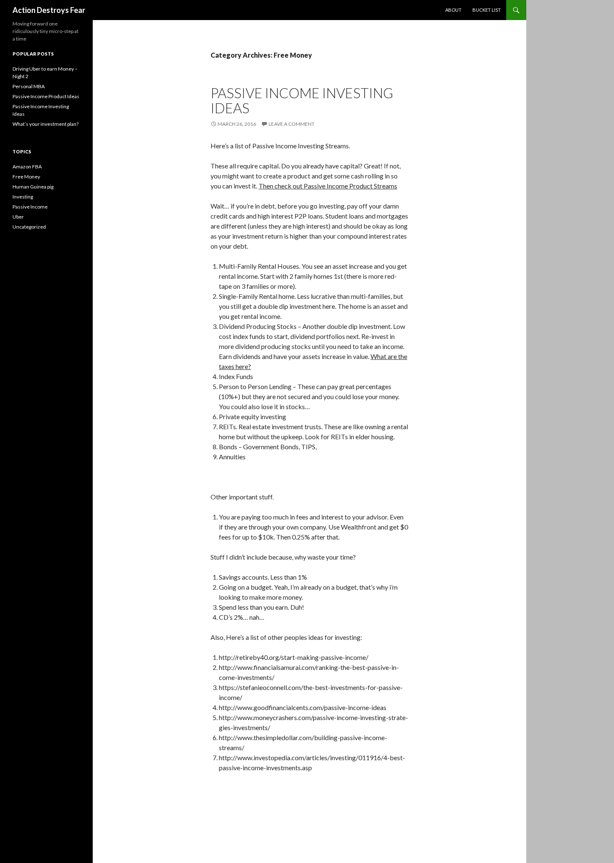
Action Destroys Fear (49, 10)
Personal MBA (29, 86)
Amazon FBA (27, 166)
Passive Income (30, 207)
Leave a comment (292, 124)
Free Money (26, 176)
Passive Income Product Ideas (46, 96)
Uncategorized (29, 227)
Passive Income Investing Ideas (302, 100)
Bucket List (486, 10)
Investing (23, 196)
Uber (18, 217)
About (453, 10)
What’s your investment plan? (46, 124)
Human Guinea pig (33, 186)
